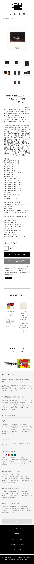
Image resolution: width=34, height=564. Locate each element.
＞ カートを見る (17, 549)
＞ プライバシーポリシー (16, 539)
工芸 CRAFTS (14, 18)
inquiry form (24, 270)
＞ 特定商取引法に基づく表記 (17, 544)
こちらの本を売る (19, 261)
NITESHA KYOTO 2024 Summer (25, 20)
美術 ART (7, 18)
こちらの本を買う (19, 254)
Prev (7, 319)
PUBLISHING (13, 20)
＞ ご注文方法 (17, 528)
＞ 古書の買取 (17, 533)
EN (29, 107)
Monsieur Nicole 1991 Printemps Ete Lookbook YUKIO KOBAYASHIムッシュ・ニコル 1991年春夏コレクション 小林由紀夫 (23, 320)
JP (26, 107)
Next (27, 319)
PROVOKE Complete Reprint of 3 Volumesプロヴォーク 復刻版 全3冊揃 (10, 318)
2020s (6, 20)
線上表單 (12, 274)
